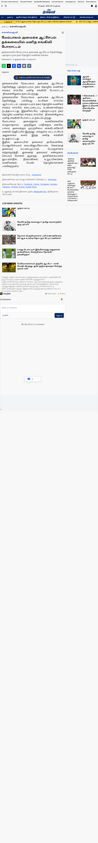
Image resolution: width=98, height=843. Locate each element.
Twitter (36, 184)
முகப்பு (10, 17)
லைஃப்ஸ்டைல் (86, 17)
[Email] (24, 66)
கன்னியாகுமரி (10, 33)
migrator (5, 72)
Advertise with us (69, 65)
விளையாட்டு (69, 17)
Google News (31, 187)
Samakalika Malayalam (42, 2)
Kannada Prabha (26, 2)
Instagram (44, 184)
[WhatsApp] (4, 66)
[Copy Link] (29, 66)
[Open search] (6, 6)
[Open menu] (2, 6)
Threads (14, 187)
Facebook (28, 184)
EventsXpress (91, 2)
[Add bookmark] (63, 33)
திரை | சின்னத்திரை (49, 17)
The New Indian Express (10, 2)
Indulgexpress (70, 2)
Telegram (6, 187)
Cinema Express (57, 2)
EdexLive (81, 2)
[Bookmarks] (92, 6)
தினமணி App (40, 192)
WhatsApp (52, 180)
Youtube (53, 184)
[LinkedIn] (19, 66)
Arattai (21, 187)
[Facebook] (14, 66)
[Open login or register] (96, 6)
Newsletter (36, 175)
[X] (9, 66)
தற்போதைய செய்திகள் (26, 17)
